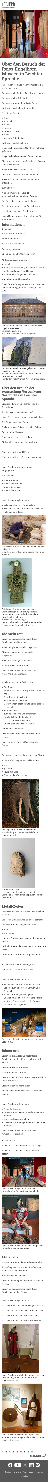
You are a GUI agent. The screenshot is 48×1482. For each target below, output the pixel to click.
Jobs (31, 1472)
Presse (25, 1472)
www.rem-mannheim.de (13, 243)
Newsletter (17, 1472)
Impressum (38, 1472)
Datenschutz (24, 1476)
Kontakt (8, 1472)
